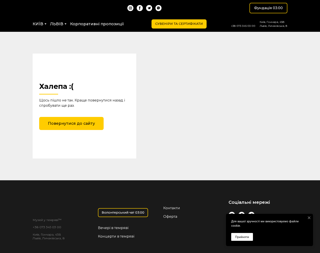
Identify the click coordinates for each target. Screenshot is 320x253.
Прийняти (242, 237)
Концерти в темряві (116, 236)
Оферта (170, 216)
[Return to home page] (55, 8)
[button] (130, 8)
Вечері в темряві (113, 228)
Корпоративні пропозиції (97, 24)
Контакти (171, 208)
